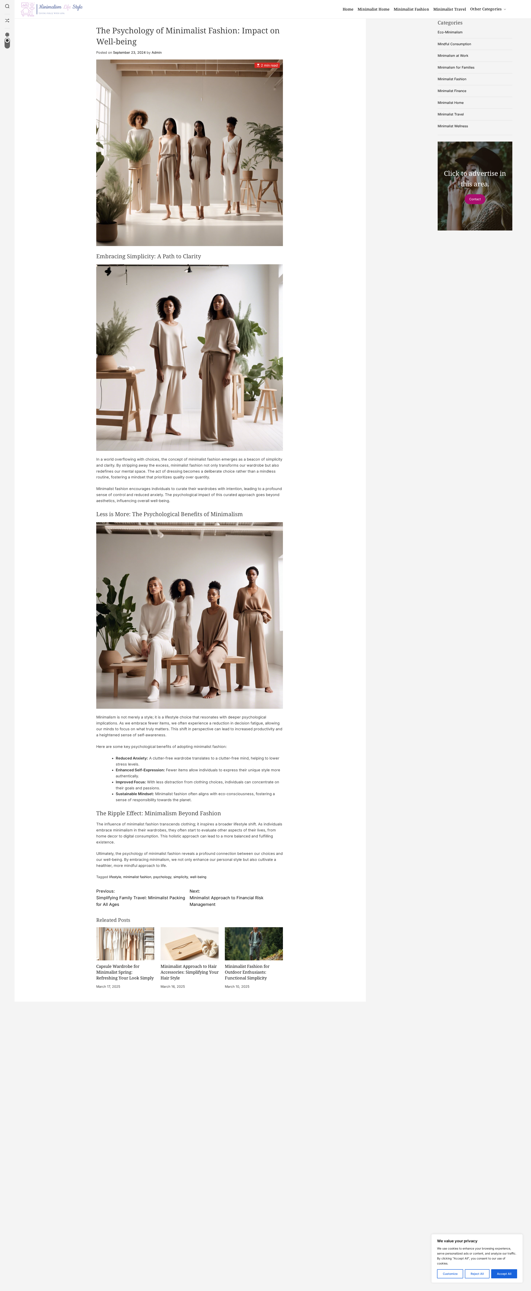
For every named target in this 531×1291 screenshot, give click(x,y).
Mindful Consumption (454, 44)
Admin (157, 52)
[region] (477, 1258)
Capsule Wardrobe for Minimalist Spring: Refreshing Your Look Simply (125, 972)
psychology (162, 877)
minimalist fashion (137, 877)
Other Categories (486, 8)
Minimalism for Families (456, 67)
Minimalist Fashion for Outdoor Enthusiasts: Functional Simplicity (247, 972)
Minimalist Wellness (453, 126)
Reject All (477, 1273)
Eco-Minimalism (450, 32)
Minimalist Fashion (411, 9)
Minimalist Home (374, 9)
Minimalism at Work (453, 55)
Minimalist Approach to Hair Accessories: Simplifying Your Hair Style (190, 972)
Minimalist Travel (449, 9)
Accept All (504, 1273)
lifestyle (115, 877)
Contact (475, 199)
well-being (198, 877)
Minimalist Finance (452, 91)
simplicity (180, 877)
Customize (450, 1273)
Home (348, 9)
